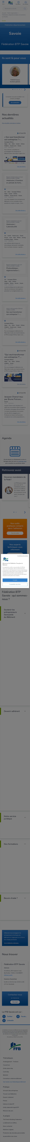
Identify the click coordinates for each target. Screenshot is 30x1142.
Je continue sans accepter (23, 556)
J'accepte (15, 580)
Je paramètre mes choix (15, 584)
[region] (15, 571)
